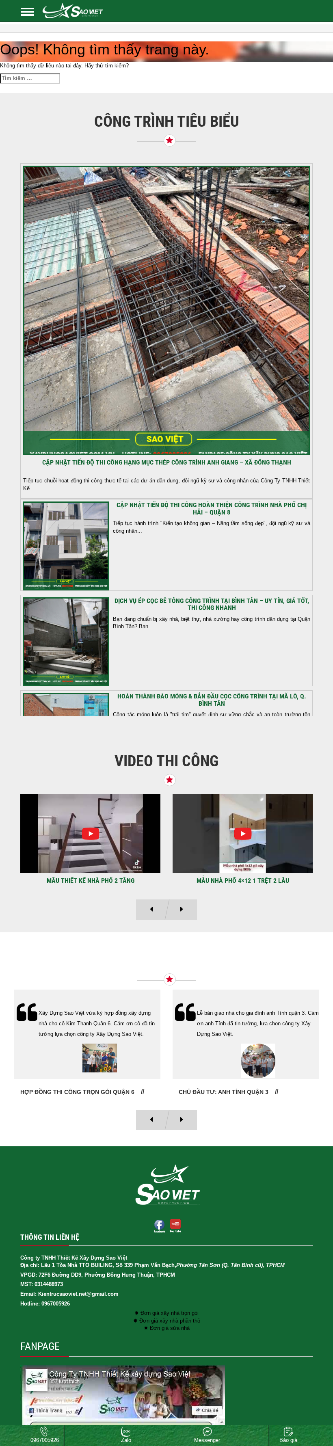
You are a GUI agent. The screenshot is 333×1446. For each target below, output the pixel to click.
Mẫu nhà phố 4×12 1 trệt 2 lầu (243, 880)
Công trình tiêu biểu (166, 121)
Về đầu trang (312, 1411)
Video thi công (166, 761)
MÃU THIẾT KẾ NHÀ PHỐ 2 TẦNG (90, 880)
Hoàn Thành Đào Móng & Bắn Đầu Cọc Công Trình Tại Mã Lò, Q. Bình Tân (211, 700)
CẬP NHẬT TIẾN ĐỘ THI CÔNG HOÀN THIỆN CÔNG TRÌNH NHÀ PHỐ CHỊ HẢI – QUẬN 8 (212, 508)
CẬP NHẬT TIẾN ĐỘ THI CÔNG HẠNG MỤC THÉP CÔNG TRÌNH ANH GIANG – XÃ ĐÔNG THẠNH (166, 462)
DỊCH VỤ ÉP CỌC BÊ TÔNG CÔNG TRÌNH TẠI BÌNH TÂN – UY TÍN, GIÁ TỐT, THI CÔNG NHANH (212, 604)
